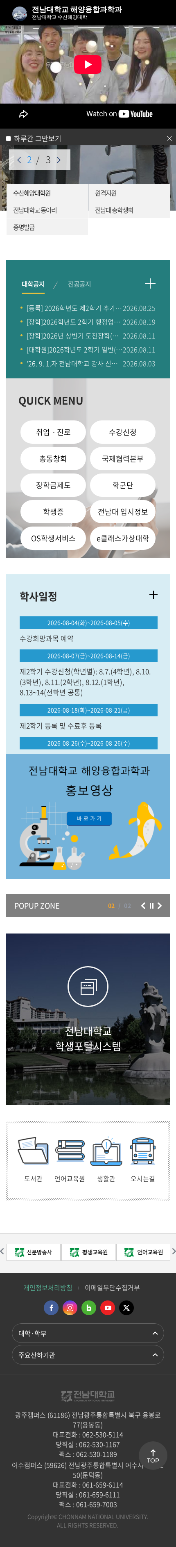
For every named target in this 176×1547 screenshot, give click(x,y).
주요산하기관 (36, 1355)
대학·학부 (32, 1333)
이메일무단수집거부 (112, 1287)
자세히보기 (153, 595)
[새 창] (88, 816)
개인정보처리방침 (47, 1287)
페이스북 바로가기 (51, 1307)
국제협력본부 (123, 458)
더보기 (150, 283)
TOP (153, 1460)
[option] (88, 816)
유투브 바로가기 (107, 1307)
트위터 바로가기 (126, 1307)
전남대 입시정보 (123, 511)
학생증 (53, 511)
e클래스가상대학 (123, 538)
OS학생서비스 (53, 538)
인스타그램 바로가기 (70, 1307)
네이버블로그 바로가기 (88, 1307)
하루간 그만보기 (37, 138)
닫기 (169, 138)
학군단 (123, 485)
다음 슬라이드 (58, 160)
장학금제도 (53, 485)
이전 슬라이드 (19, 160)
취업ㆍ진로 (53, 432)
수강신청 (123, 432)
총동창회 (53, 458)
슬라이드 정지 (151, 906)
